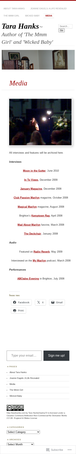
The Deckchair (32, 233)
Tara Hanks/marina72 (38, 413)
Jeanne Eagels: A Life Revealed (48, 8)
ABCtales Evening (28, 278)
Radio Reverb (42, 251)
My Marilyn (39, 260)
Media (48, 16)
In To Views (31, 179)
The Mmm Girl (11, 16)
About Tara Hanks (14, 8)
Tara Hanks (20, 26)
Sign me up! (56, 355)
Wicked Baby (32, 16)
